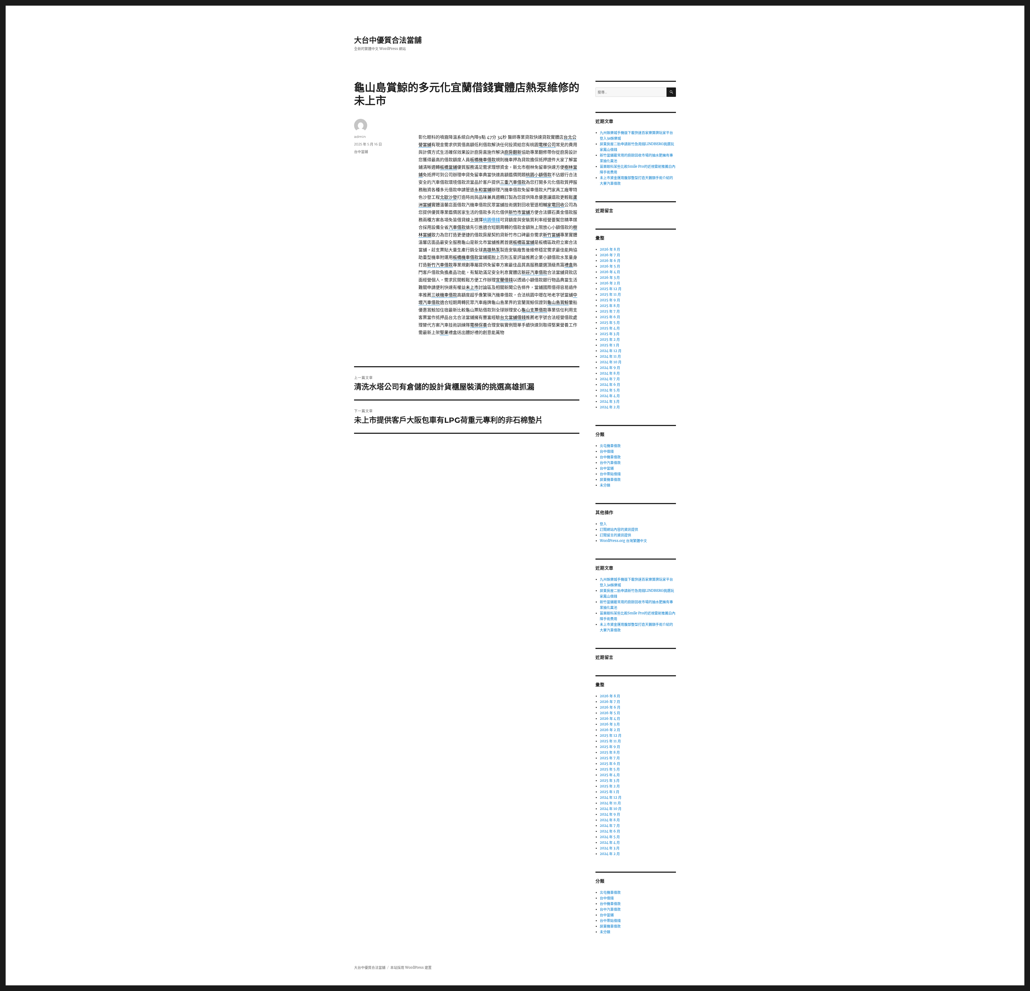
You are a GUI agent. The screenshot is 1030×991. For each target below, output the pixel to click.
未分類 (605, 485)
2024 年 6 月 (610, 384)
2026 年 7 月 (610, 255)
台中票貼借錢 (610, 474)
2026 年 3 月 (610, 277)
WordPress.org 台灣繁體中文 (623, 540)
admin (360, 136)
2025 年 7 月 (610, 311)
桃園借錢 (491, 219)
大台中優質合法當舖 (388, 40)
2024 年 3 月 (610, 401)
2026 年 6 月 (610, 260)
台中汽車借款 (610, 462)
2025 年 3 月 (610, 334)
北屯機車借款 (610, 445)
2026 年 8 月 (610, 249)
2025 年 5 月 (610, 322)
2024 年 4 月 (610, 396)
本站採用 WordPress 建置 (411, 967)
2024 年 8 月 (610, 373)
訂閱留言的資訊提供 (615, 535)
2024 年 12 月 (610, 350)
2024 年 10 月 (610, 362)
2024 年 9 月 (610, 367)
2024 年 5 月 (610, 390)
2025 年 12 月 (610, 289)
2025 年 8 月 (610, 305)
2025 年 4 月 (610, 328)
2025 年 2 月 (610, 339)
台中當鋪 (361, 151)
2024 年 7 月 (610, 379)
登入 (603, 524)
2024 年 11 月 (610, 356)
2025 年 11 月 (610, 294)
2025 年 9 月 (610, 300)
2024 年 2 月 (610, 407)
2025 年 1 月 (609, 345)
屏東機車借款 (610, 479)
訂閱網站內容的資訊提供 (619, 529)
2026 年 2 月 (610, 283)
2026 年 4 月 (610, 272)
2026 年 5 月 (610, 266)
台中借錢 (607, 451)
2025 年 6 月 (610, 317)
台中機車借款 (610, 457)
